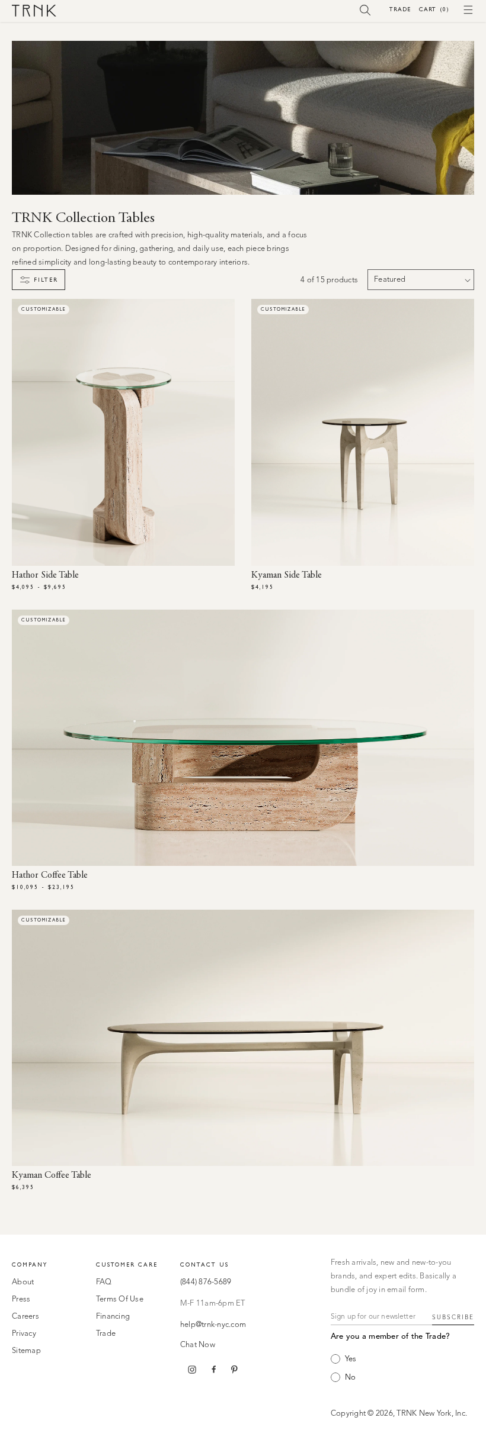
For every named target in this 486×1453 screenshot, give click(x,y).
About (23, 1282)
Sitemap (26, 1351)
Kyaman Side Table (286, 575)
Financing (113, 1316)
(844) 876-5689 (206, 1282)
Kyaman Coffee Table (51, 1175)
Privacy (24, 1334)
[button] (365, 9)
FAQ (104, 1282)
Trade (400, 9)
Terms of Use (119, 1299)
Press (21, 1299)
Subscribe (453, 1317)
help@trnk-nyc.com (213, 1325)
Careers (25, 1316)
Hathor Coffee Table (50, 875)
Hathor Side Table (45, 575)
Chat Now (197, 1345)
